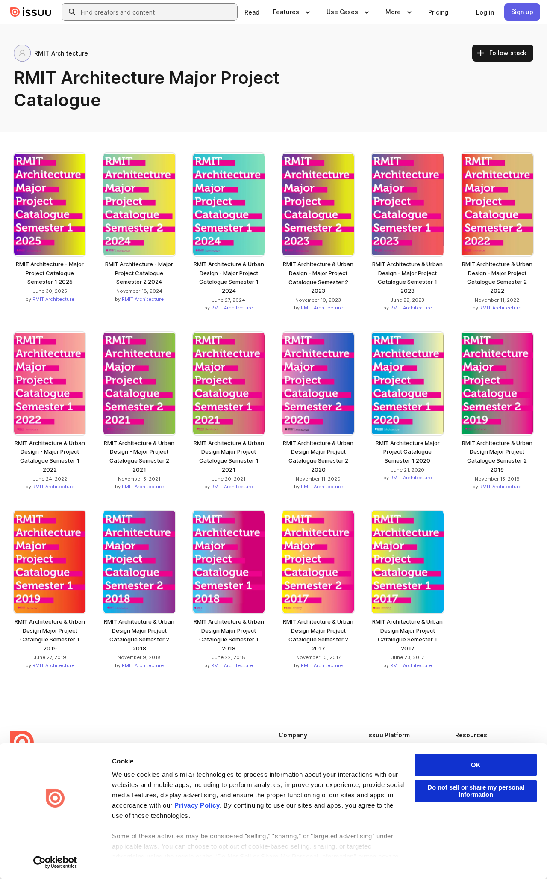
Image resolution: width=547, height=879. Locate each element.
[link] (252, 12)
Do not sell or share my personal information (475, 791)
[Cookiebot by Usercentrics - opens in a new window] (55, 862)
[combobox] (157, 12)
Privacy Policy (197, 805)
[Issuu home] (31, 12)
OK (476, 765)
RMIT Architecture (53, 299)
